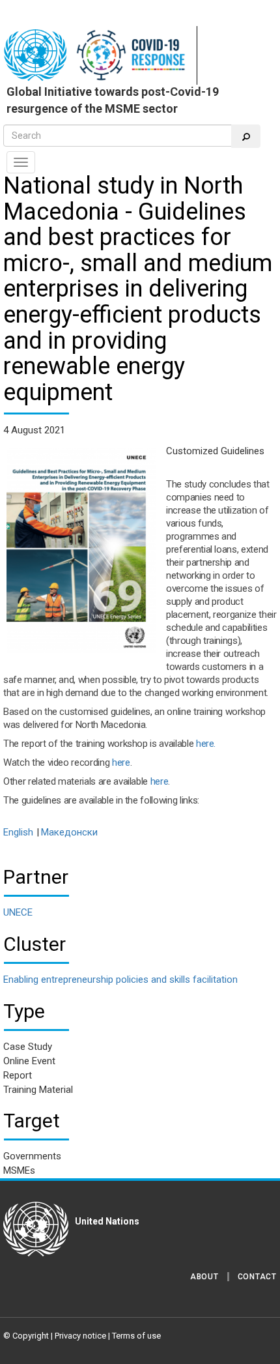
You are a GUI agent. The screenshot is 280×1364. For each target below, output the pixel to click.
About (204, 1276)
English (18, 832)
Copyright (30, 1336)
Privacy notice (80, 1336)
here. (206, 743)
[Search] (245, 136)
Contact (257, 1276)
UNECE (18, 912)
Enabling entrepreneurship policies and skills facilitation (120, 979)
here (121, 762)
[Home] (100, 55)
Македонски (69, 832)
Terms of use (136, 1336)
